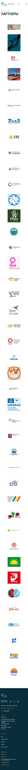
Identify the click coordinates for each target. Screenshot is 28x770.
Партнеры (3, 754)
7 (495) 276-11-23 (5, 762)
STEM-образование (5, 723)
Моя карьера (3, 725)
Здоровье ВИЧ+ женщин (6, 727)
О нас (2, 736)
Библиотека (4, 752)
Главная (3, 10)
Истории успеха (4, 747)
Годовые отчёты (4, 739)
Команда (3, 741)
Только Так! (3, 717)
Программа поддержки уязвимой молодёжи (8, 722)
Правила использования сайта (7, 708)
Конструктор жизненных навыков (8, 719)
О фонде (3, 734)
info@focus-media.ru (5, 765)
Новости (2, 744)
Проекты (3, 716)
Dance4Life (3, 728)
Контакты (3, 756)
